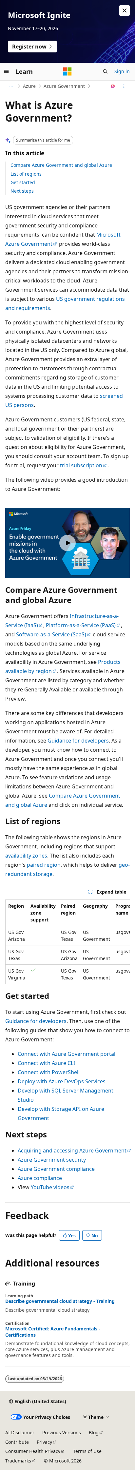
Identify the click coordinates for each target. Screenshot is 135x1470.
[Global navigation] (6, 71)
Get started (22, 182)
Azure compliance (40, 1178)
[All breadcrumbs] (11, 86)
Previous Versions (61, 1432)
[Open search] (105, 71)
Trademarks (18, 1461)
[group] (67, 941)
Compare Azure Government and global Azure (61, 165)
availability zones (26, 855)
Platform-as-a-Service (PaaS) (81, 625)
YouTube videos (50, 1187)
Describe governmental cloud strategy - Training (60, 1301)
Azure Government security (52, 1159)
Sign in (122, 71)
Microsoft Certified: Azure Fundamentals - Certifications (52, 1332)
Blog (94, 1432)
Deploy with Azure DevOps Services (62, 1081)
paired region (44, 864)
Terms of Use (87, 1451)
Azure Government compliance (56, 1168)
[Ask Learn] (112, 86)
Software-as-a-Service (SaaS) (51, 634)
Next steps (22, 191)
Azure (29, 86)
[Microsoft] (67, 71)
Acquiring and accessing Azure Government (72, 1150)
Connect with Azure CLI (46, 1063)
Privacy (44, 1442)
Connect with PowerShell (49, 1072)
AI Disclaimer (19, 1432)
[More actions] (124, 86)
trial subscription (81, 465)
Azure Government (64, 86)
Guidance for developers (78, 740)
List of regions (26, 174)
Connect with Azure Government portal (66, 1053)
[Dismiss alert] (124, 10)
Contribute (17, 1442)
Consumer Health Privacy (32, 1451)
